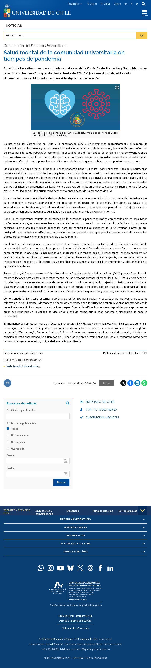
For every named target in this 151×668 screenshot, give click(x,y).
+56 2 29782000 (49, 649)
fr (131, 3)
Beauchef (58, 644)
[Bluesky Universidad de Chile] (70, 568)
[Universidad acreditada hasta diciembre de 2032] (75, 590)
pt (137, 3)
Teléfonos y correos (70, 649)
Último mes (17, 442)
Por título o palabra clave (22, 410)
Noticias (14, 25)
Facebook (130, 383)
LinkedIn (137, 383)
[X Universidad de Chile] (80, 568)
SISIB (46, 658)
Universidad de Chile (61, 658)
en (126, 3)
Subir (7, 383)
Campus (33, 644)
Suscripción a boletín (102, 417)
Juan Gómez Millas (92, 644)
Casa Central (105, 639)
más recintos (115, 644)
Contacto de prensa (101, 409)
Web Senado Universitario (22, 366)
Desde (10, 455)
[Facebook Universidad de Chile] (100, 568)
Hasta (10, 468)
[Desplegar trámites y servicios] (142, 510)
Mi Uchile (105, 3)
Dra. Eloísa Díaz (73, 644)
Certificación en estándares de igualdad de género (76, 605)
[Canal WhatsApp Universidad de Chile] (40, 568)
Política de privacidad (96, 658)
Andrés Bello (45, 644)
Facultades (73, 3)
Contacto (105, 649)
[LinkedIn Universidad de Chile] (110, 568)
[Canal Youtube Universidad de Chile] (60, 568)
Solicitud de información (75, 628)
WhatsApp (144, 383)
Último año (17, 448)
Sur (105, 644)
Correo (117, 3)
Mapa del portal (90, 649)
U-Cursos (92, 3)
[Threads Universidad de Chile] (90, 568)
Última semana (19, 435)
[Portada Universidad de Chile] (40, 10)
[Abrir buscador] (143, 4)
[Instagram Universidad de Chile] (50, 568)
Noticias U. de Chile (100, 401)
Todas (14, 428)
